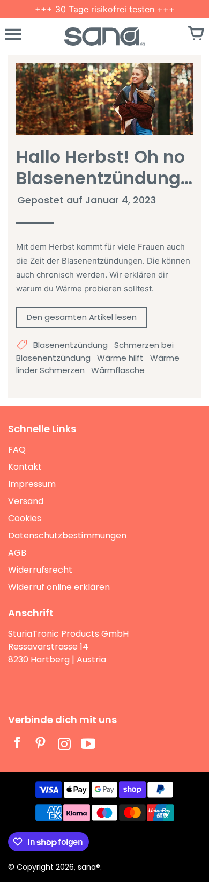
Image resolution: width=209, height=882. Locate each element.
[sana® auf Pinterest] (41, 745)
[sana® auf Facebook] (17, 745)
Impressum (32, 484)
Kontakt (25, 467)
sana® (89, 867)
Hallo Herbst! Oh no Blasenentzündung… (104, 167)
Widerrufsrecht (40, 570)
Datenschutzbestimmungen (67, 535)
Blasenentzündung (70, 345)
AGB (17, 552)
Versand (25, 501)
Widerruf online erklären (59, 587)
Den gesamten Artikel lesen (82, 317)
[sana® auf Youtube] (88, 745)
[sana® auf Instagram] (64, 745)
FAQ (17, 449)
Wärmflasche (118, 370)
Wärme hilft (120, 357)
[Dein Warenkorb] (196, 34)
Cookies (24, 518)
